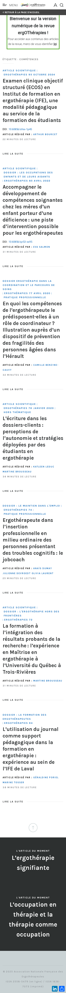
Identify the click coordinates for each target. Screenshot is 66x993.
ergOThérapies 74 (18, 509)
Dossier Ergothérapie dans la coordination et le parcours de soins (29, 285)
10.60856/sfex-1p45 (20, 129)
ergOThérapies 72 (18, 619)
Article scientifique (19, 70)
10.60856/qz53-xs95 (20, 241)
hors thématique (17, 412)
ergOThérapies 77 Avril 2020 (27, 293)
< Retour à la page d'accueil (21, 12)
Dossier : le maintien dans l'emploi (31, 505)
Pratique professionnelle (25, 297)
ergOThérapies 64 (18, 723)
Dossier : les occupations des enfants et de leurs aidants (28, 174)
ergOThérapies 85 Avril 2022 (27, 180)
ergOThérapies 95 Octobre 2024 (29, 74)
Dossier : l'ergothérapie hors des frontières (31, 613)
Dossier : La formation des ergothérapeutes (25, 716)
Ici (55, 44)
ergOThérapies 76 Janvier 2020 (29, 408)
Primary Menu (6, 5)
